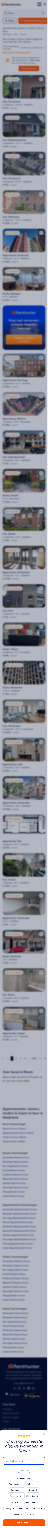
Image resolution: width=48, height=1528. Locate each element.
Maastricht (30, 1496)
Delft (29, 1514)
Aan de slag (22, 1522)
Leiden (22, 1508)
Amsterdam (14, 1484)
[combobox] (26, 1460)
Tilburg (8, 1508)
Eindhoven (30, 1502)
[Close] (44, 1433)
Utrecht (31, 1490)
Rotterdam (31, 1484)
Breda (16, 1514)
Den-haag (14, 1496)
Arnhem (36, 1508)
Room (22, 1470)
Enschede (14, 1502)
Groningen (15, 1490)
